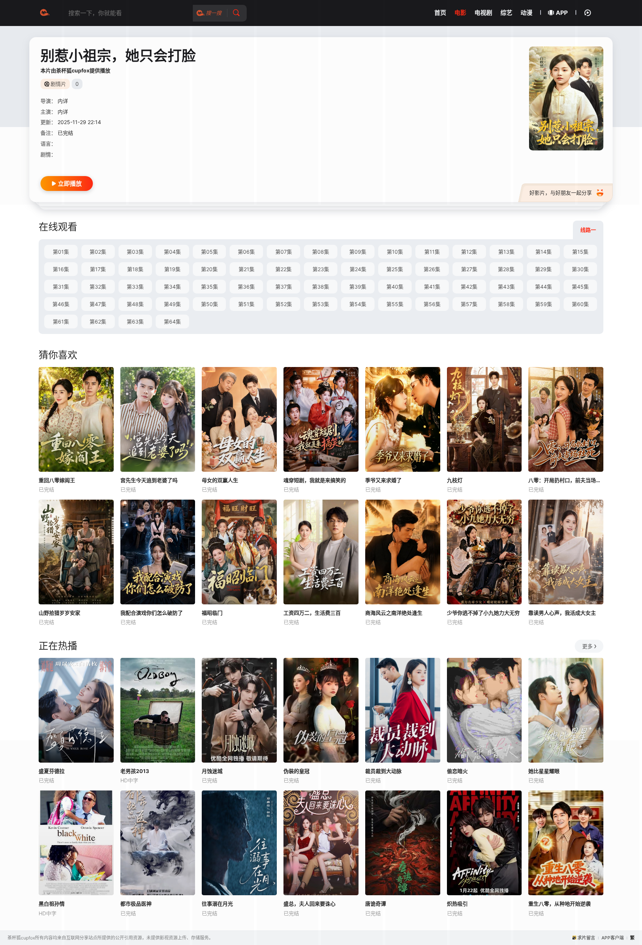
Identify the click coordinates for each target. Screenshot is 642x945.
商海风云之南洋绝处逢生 (393, 613)
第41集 (432, 286)
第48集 (135, 304)
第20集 (209, 269)
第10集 (395, 252)
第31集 (61, 286)
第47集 (98, 304)
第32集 (98, 286)
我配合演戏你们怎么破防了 (151, 613)
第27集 (469, 269)
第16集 (61, 269)
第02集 (98, 252)
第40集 (394, 286)
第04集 (172, 252)
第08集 (320, 252)
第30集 (580, 269)
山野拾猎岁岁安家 (59, 613)
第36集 (246, 286)
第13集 (506, 252)
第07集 (283, 252)
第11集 (432, 252)
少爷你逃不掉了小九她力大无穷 (483, 613)
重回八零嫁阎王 (57, 480)
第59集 (543, 304)
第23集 (320, 269)
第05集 (209, 252)
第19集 (172, 269)
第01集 (61, 252)
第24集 (358, 269)
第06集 (246, 252)
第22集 (283, 269)
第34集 (172, 286)
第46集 (60, 304)
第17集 (98, 269)
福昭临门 (212, 613)
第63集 (135, 321)
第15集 (580, 252)
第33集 (135, 286)
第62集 (98, 321)
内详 (63, 101)
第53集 (320, 304)
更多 (587, 646)
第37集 (283, 286)
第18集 (135, 269)
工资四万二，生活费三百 (312, 613)
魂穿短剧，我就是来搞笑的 (314, 480)
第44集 (543, 286)
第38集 (320, 286)
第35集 (209, 286)
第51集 (246, 304)
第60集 (580, 304)
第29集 (543, 269)
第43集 (506, 286)
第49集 (172, 304)
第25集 (394, 269)
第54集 (357, 304)
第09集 (357, 252)
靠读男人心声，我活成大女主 (562, 613)
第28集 (506, 269)
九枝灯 (455, 480)
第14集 (543, 252)
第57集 (469, 304)
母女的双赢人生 (220, 480)
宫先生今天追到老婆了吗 (149, 480)
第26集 (432, 269)
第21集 (246, 269)
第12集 (469, 252)
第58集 (506, 304)
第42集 (469, 286)
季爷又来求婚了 (383, 480)
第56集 (432, 304)
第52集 (283, 304)
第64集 (172, 321)
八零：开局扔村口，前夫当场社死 (565, 480)
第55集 (394, 304)
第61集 (61, 321)
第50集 (209, 304)
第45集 (580, 286)
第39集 (357, 286)
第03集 (135, 252)
